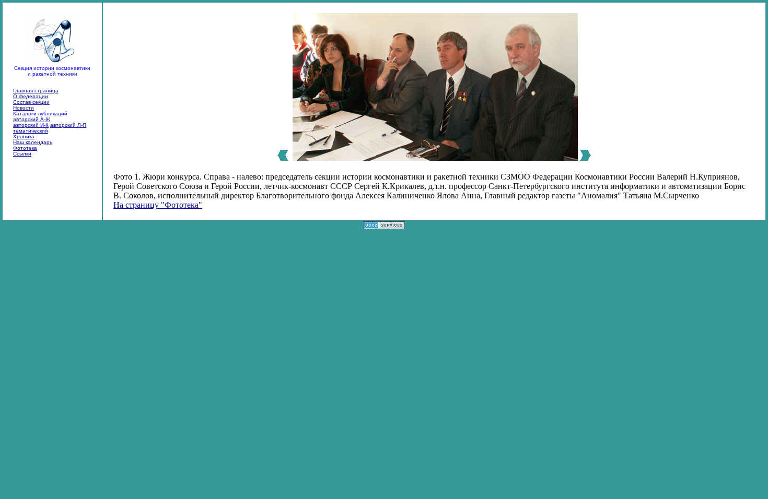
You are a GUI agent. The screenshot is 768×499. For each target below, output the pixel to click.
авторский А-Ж (31, 119)
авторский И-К (31, 125)
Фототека (25, 148)
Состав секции (31, 102)
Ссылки (22, 154)
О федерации (30, 96)
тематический (30, 131)
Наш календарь (32, 142)
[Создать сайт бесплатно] (384, 226)
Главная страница (36, 90)
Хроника (23, 136)
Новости (23, 108)
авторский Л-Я (68, 125)
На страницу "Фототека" (157, 204)
